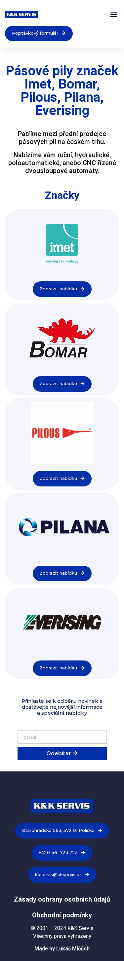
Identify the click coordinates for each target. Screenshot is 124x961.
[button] (113, 14)
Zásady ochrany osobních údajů (62, 899)
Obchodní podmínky (62, 915)
